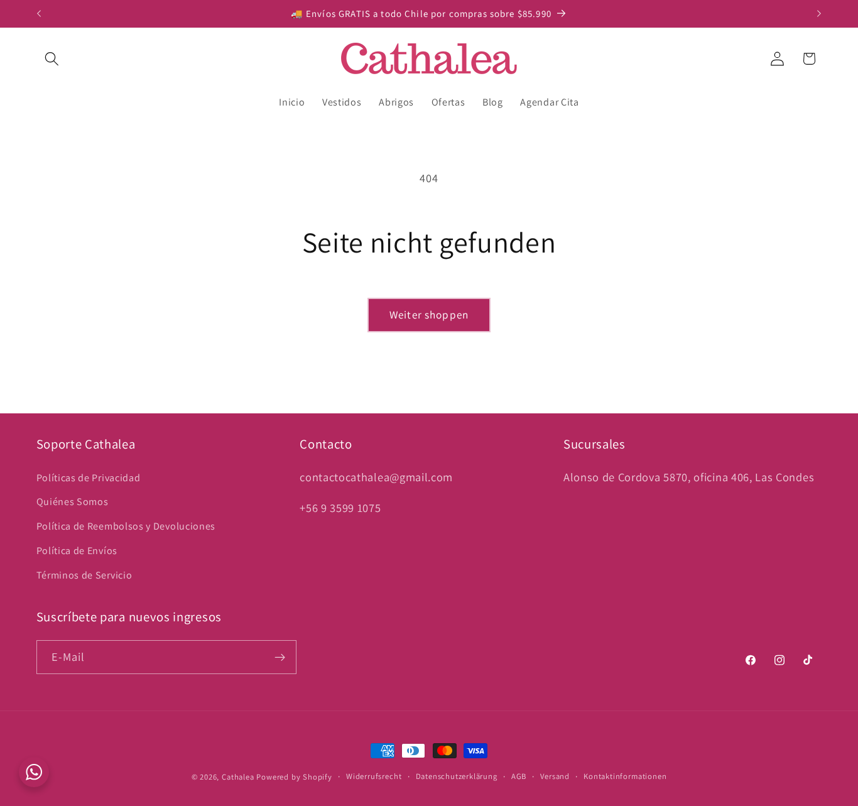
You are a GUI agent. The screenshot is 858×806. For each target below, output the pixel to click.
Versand (555, 776)
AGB (518, 776)
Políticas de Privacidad (88, 477)
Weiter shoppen (429, 314)
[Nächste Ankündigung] (819, 14)
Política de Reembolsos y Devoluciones (126, 526)
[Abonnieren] (280, 657)
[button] (52, 59)
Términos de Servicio (84, 575)
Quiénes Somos (72, 502)
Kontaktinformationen (625, 776)
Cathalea (238, 776)
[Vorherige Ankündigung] (39, 14)
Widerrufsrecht (373, 776)
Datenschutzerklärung (456, 776)
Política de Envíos (76, 550)
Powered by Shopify (294, 776)
